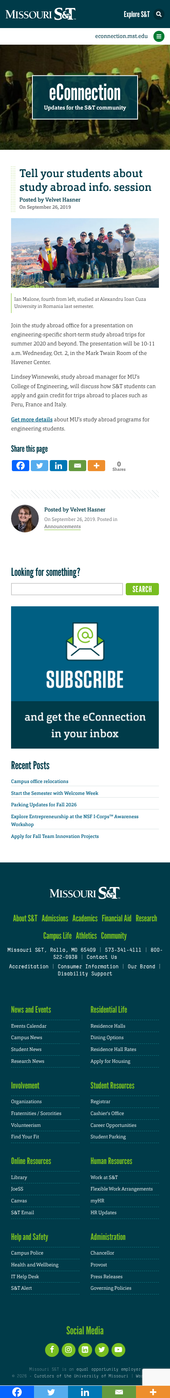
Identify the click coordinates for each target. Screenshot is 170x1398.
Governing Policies (111, 1288)
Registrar (100, 1101)
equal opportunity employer (108, 1369)
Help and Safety (29, 1237)
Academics (85, 918)
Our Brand (141, 967)
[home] (55, 14)
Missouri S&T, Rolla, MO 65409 (52, 950)
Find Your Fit (25, 1137)
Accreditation (28, 967)
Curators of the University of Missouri (81, 1376)
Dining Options (107, 1037)
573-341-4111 (123, 950)
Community (114, 935)
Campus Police (27, 1253)
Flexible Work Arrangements (122, 1189)
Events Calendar (29, 1026)
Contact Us (102, 957)
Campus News (26, 1037)
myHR (97, 1201)
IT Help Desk (25, 1276)
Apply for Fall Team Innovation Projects (55, 836)
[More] (96, 465)
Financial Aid (116, 918)
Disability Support (85, 974)
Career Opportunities (113, 1125)
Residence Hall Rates (113, 1049)
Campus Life (57, 935)
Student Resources (112, 1085)
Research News (27, 1061)
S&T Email (22, 1212)
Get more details (32, 419)
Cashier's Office (107, 1113)
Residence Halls (108, 1026)
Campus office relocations (39, 781)
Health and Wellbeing (35, 1265)
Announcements (62, 526)
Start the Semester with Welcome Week (54, 793)
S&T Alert (21, 1288)
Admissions (55, 918)
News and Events (31, 1009)
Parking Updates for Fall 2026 (44, 805)
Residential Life (109, 1009)
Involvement (25, 1085)
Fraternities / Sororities (36, 1113)
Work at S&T (104, 1177)
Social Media (85, 1330)
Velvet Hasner (62, 200)
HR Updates (104, 1212)
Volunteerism (26, 1125)
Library (19, 1177)
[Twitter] (39, 465)
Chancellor (102, 1253)
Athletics (86, 935)
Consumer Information (88, 967)
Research (146, 918)
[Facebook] (20, 465)
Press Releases (107, 1276)
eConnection (85, 92)
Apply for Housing (110, 1061)
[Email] (77, 465)
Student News (26, 1049)
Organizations (26, 1101)
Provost (99, 1265)
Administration (108, 1237)
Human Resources (111, 1161)
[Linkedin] (58, 465)
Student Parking (108, 1137)
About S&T (25, 918)
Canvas (19, 1201)
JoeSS (17, 1189)
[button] (158, 14)
